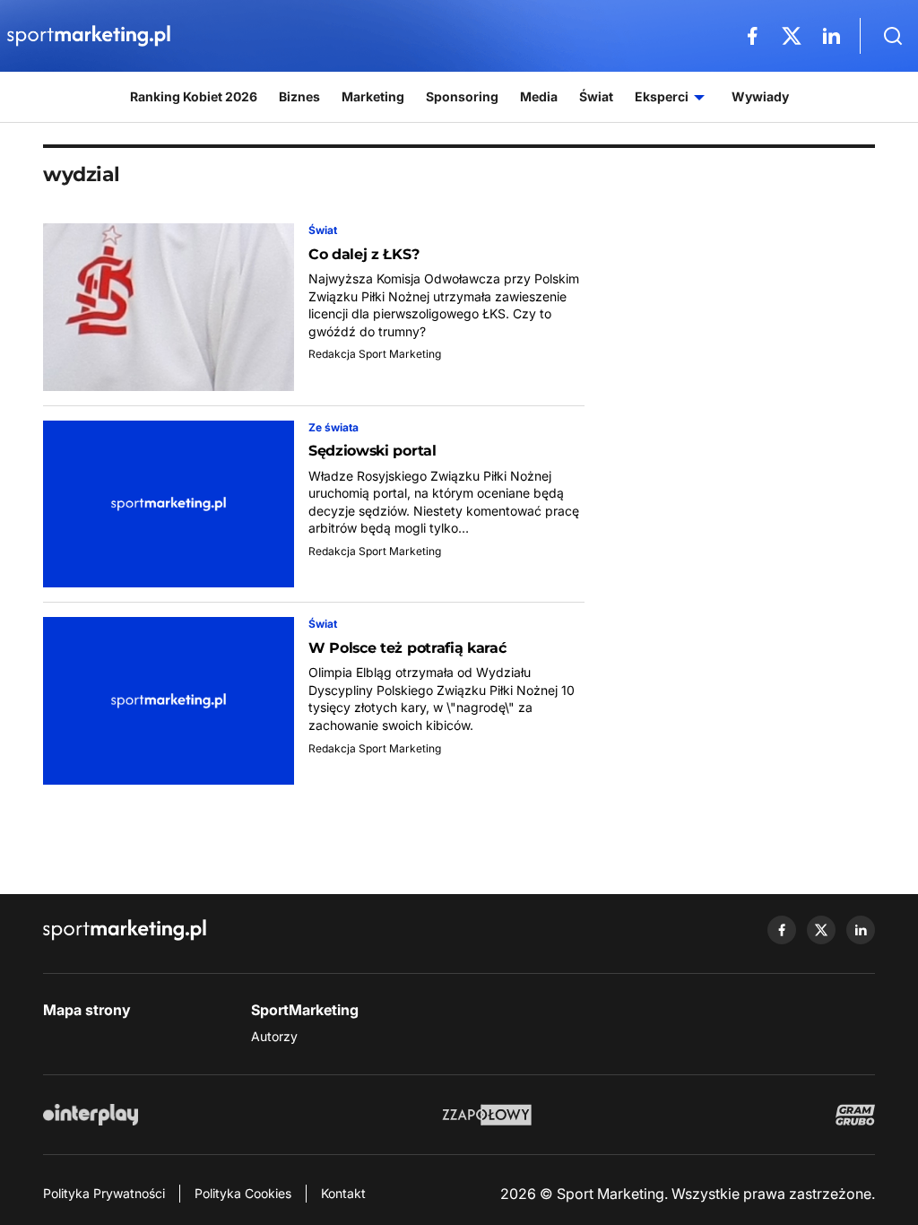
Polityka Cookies (243, 1193)
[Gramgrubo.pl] (855, 1114)
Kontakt (343, 1193)
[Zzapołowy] (487, 1114)
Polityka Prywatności (104, 1193)
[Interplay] (90, 1114)
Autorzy (274, 1036)
